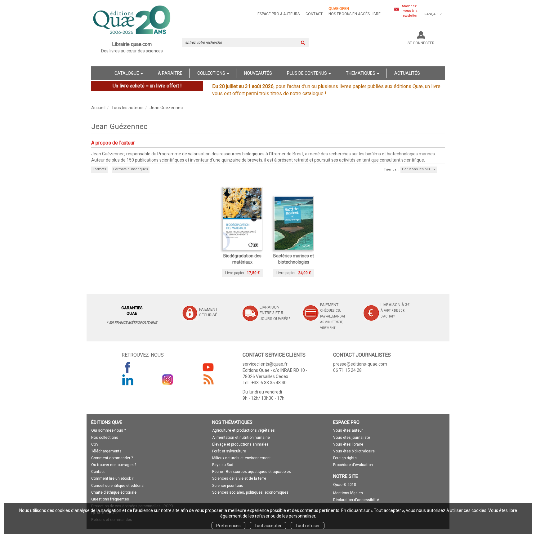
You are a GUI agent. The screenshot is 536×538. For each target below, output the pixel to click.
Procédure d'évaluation (353, 465)
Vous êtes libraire (348, 444)
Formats (99, 169)
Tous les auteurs (127, 107)
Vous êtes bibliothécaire (354, 451)
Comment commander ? (112, 458)
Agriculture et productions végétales (243, 430)
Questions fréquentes (110, 499)
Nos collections (104, 437)
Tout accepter (268, 525)
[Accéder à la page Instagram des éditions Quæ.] (168, 379)
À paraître (170, 73)
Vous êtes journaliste (351, 437)
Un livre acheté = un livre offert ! (147, 86)
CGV (95, 444)
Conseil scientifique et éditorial (118, 485)
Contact (314, 14)
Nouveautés (258, 73)
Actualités (407, 73)
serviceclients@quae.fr (265, 364)
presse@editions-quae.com (360, 364)
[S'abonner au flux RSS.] (208, 379)
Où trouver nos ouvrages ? (113, 465)
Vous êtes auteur (348, 430)
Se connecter (421, 43)
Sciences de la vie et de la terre (239, 478)
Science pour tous (227, 485)
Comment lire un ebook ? (112, 478)
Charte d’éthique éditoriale (113, 492)
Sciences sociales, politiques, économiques (250, 492)
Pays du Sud (222, 465)
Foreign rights (345, 458)
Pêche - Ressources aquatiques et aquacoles (251, 471)
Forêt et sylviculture (229, 451)
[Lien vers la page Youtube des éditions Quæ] (208, 367)
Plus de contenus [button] (307, 73)
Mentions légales (348, 493)
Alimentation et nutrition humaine (241, 437)
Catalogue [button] (127, 73)
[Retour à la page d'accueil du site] (132, 20)
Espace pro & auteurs (278, 14)
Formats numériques (130, 169)
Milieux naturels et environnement (241, 458)
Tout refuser (307, 525)
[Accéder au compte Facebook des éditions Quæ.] (128, 367)
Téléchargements (106, 451)
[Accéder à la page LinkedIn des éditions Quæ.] (128, 379)
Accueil (98, 107)
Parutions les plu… (417, 169)
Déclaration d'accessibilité (356, 500)
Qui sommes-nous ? (108, 430)
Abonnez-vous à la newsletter (409, 11)
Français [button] (431, 14)
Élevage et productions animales (240, 444)
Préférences (228, 525)
